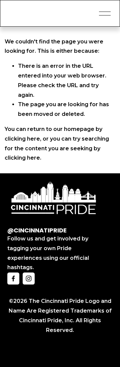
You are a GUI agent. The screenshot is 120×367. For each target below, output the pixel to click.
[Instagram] (29, 278)
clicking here (22, 139)
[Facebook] (13, 278)
